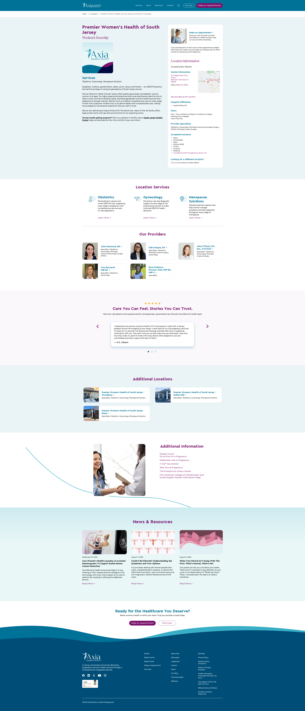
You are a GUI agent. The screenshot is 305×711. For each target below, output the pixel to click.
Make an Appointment (209, 5)
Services (139, 5)
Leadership (175, 661)
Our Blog (174, 673)
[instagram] (105, 675)
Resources (159, 5)
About (148, 5)
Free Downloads (177, 677)
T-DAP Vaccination (169, 464)
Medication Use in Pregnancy (174, 460)
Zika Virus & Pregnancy (171, 468)
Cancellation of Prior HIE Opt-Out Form (207, 683)
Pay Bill (146, 654)
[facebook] (83, 675)
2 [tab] (152, 351)
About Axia (175, 654)
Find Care (188, 5)
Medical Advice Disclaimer (203, 662)
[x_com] (94, 675)
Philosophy (175, 658)
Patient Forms (167, 454)
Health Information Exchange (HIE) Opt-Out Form (207, 676)
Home (84, 14)
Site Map (201, 654)
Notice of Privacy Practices (204, 669)
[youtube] (99, 675)
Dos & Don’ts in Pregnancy (173, 456)
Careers (174, 665)
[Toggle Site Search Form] (178, 5)
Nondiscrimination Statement (205, 693)
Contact (170, 5)
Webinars (174, 681)
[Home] (91, 5)
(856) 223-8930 (182, 85)
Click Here (175, 163)
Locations (94, 14)
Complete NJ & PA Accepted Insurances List (189, 153)
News (173, 669)
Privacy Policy (203, 658)
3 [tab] (155, 351)
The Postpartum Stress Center (175, 471)
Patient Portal (149, 661)
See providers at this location (183, 97)
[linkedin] (88, 675)
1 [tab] (148, 351)
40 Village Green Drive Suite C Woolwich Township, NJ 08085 (179, 78)
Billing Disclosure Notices (207, 688)
